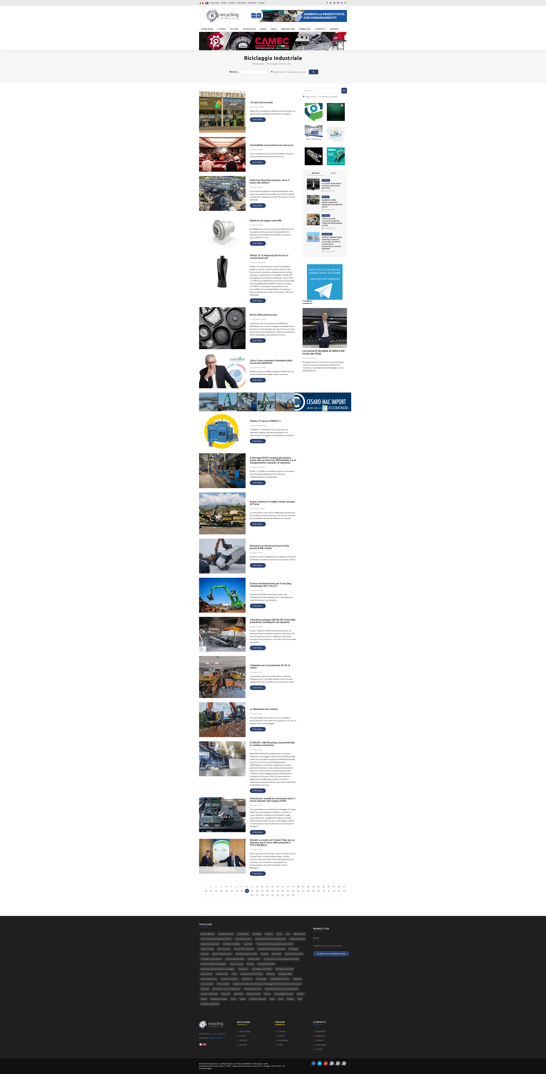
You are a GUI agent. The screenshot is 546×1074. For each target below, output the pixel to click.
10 (257, 886)
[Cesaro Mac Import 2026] (275, 401)
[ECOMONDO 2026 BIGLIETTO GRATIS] (298, 16)
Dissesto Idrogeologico (222, 954)
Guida (280, 1044)
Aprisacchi (226, 994)
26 (339, 886)
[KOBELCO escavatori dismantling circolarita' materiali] (336, 156)
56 (252, 895)
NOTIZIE (234, 29)
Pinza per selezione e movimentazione (271, 939)
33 (231, 891)
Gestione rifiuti (223, 984)
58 (262, 895)
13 (272, 886)
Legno (242, 999)
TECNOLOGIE (249, 29)
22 (318, 886)
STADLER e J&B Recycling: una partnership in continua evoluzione (272, 743)
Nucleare (268, 934)
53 (334, 891)
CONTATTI (320, 29)
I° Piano (326, 180)
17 (293, 886)
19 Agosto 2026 (309, 358)
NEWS (333, 173)
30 (216, 891)
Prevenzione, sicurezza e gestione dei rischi (281, 959)
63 (288, 895)
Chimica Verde (222, 974)
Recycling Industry (212, 1064)
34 (237, 891)
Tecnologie (327, 234)
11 (262, 886)
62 (283, 895)
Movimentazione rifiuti (235, 959)
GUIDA (263, 29)
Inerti (281, 999)
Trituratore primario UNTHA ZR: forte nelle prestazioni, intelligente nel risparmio (272, 621)
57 (257, 895)
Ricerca (267, 994)
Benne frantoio (224, 949)
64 (293, 895)
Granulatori (243, 969)
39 (262, 891)
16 (288, 886)
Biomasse (270, 974)
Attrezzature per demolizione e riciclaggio (217, 969)
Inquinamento (243, 934)
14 (277, 886)
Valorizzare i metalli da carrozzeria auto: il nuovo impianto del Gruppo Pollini (272, 799)
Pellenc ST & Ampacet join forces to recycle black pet (269, 256)
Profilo (224, 3)
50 (319, 891)
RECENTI (316, 173)
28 (206, 891)
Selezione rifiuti (207, 949)
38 (257, 891)
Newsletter (241, 3)
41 (272, 891)
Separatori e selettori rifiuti (251, 974)
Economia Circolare (243, 939)
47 (303, 891)
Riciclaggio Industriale (278, 64)
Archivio (231, 3)
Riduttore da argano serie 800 (265, 220)
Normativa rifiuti (285, 974)
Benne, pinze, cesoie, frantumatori (226, 989)
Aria (299, 999)
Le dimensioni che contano (264, 709)
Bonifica (290, 999)
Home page (258, 64)
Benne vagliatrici (207, 934)
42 (278, 891)
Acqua (279, 934)
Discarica (204, 954)
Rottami (250, 964)
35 (242, 891)
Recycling (205, 989)
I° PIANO (221, 29)
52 (329, 891)
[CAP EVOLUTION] (273, 41)
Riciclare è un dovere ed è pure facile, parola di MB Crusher (269, 547)
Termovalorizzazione (229, 979)
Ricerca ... (234, 71)
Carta (234, 974)
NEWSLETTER (288, 29)
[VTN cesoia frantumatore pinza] (314, 156)
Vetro (233, 999)
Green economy (236, 964)
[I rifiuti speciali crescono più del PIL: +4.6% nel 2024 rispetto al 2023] (313, 219)
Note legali (320, 1044)
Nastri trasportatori (209, 979)
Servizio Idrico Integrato (244, 949)
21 (313, 886)
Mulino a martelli (253, 994)
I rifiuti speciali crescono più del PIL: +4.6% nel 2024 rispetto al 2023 (324, 352)
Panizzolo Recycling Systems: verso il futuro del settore (269, 181)
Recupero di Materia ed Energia (213, 964)
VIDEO (274, 29)
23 (323, 886)
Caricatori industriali (209, 994)
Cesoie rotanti (207, 984)
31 (221, 891)
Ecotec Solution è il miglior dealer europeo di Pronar (272, 502)
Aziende (243, 1044)
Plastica (300, 994)
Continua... (257, 120)
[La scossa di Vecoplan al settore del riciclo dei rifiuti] (313, 184)
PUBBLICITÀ (305, 29)
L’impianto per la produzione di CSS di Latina (270, 666)
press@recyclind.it (217, 1033)
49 (313, 891)
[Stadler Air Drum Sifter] (314, 134)
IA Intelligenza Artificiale (261, 969)
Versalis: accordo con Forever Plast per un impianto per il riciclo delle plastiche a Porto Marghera (272, 842)
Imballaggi (257, 934)
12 (267, 886)
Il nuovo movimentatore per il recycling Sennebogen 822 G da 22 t (270, 584)
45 (293, 891)
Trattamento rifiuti (297, 939)
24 (329, 886)
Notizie (325, 197)
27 (344, 886)
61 (278, 895)
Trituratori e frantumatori (211, 959)
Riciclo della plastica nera (263, 314)
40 (267, 891)
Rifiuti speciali (299, 934)
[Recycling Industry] (222, 16)
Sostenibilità (261, 979)
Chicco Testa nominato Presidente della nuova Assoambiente (271, 361)
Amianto (264, 954)
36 (247, 891)
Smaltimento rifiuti (225, 934)
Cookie (318, 1049)
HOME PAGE (207, 29)
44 (288, 891)
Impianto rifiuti (254, 959)
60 (272, 895)
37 (252, 891)
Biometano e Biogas (219, 999)
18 (298, 886)
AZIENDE (334, 29)
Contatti (261, 3)
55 (344, 891)
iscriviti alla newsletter (331, 954)
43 (283, 891)
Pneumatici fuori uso (252, 989)
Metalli (203, 999)
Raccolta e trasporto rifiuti (246, 954)
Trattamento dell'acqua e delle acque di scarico (275, 944)
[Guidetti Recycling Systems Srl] (336, 134)
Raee (272, 999)
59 (267, 895)
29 (211, 891)
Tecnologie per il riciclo (284, 994)
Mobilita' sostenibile (231, 944)
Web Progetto (206, 1068)
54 (339, 891)
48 (308, 891)
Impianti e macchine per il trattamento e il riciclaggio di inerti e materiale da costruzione (267, 984)
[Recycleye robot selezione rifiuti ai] (314, 112)
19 (303, 886)
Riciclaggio (293, 949)
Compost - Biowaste (258, 999)
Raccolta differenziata (294, 954)
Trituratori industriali (266, 964)
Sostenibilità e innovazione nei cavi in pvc (272, 145)
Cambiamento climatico (280, 979)
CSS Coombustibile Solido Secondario (216, 939)
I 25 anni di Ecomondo (261, 102)
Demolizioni (247, 979)
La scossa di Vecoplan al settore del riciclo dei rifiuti (331, 185)
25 (334, 886)
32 (226, 891)
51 (324, 891)
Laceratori (248, 944)
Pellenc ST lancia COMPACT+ (265, 421)
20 (308, 886)
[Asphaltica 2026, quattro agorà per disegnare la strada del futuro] (313, 199)
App (287, 934)
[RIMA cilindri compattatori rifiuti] (336, 112)
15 (283, 886)
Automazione (206, 974)
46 (298, 891)
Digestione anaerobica (210, 944)
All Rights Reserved (228, 1064)
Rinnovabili (276, 954)
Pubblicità (252, 3)
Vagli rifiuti (238, 994)
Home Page (214, 3)
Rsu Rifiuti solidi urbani (210, 1004)
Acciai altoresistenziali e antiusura (271, 949)
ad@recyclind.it (215, 1038)
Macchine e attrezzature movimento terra (281, 989)
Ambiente (297, 979)
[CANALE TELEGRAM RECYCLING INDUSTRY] (325, 282)
